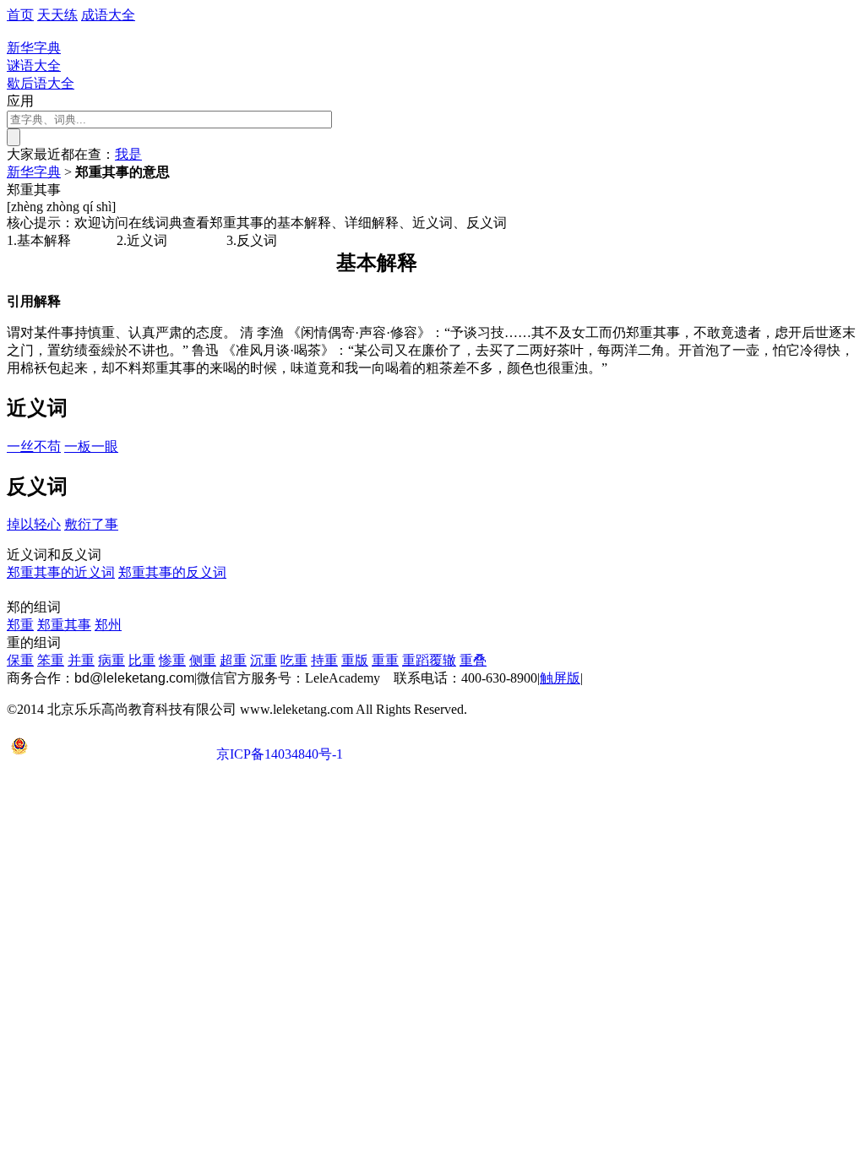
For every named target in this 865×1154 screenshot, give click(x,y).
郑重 (20, 625)
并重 (81, 660)
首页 (20, 15)
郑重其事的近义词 (61, 572)
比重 (141, 660)
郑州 (108, 625)
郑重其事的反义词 (172, 572)
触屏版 (560, 678)
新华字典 (34, 172)
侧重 (202, 660)
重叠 (473, 660)
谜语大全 (34, 65)
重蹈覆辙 (429, 660)
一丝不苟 (34, 446)
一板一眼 (91, 446)
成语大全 (108, 15)
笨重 (50, 660)
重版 (354, 660)
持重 (324, 660)
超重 (233, 660)
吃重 (293, 660)
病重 (111, 660)
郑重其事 (64, 625)
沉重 (263, 660)
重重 (385, 660)
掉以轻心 (34, 524)
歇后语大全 (40, 83)
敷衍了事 (91, 524)
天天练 (57, 15)
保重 (20, 660)
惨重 (172, 660)
